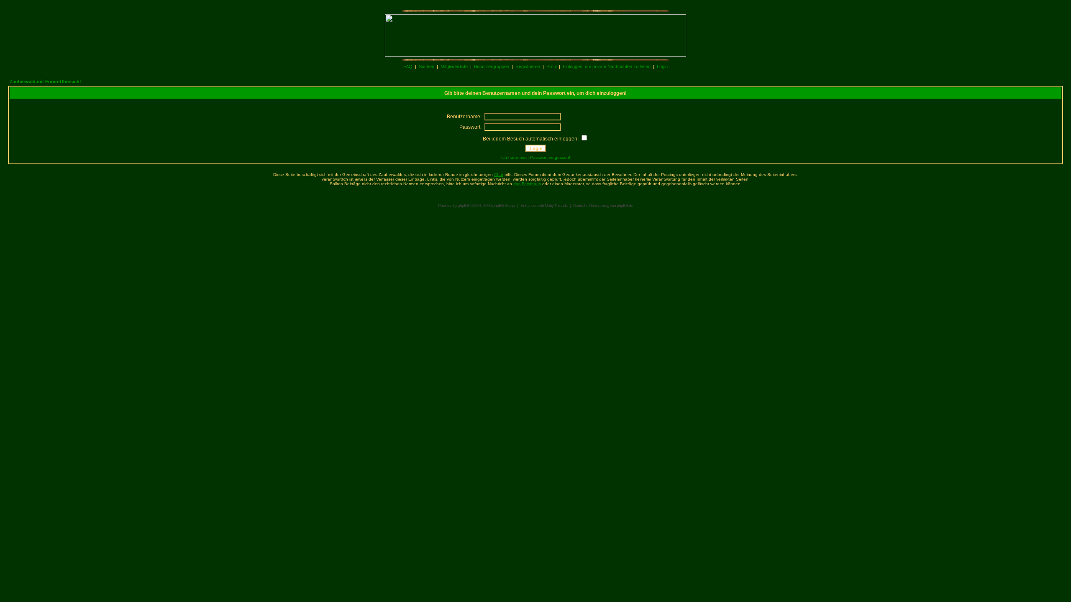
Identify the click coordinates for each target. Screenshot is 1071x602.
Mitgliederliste (454, 66)
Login (662, 66)
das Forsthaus (527, 183)
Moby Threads (556, 205)
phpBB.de (625, 205)
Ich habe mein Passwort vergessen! (535, 157)
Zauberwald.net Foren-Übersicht (45, 81)
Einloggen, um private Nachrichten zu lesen (607, 66)
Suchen (426, 66)
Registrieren (527, 66)
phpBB (463, 205)
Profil (551, 66)
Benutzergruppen (491, 66)
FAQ (408, 66)
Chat (498, 174)
